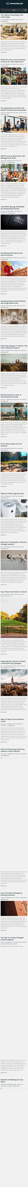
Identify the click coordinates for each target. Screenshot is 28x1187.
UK (11, 596)
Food (2, 667)
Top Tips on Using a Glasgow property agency (12, 939)
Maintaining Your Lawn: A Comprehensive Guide (11, 396)
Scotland (3, 596)
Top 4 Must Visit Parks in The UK (14, 592)
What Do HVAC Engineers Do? (12, 494)
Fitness (9, 1086)
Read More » (4, 52)
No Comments (19, 19)
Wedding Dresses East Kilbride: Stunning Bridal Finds (13, 302)
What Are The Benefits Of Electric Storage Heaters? (14, 543)
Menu (14, 10)
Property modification (6, 944)
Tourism (8, 596)
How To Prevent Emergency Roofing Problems (11, 894)
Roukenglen (14, 6)
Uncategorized (4, 21)
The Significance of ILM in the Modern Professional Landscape (13, 109)
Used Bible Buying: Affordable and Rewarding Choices (12, 208)
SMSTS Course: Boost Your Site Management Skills (13, 157)
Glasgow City (7, 667)
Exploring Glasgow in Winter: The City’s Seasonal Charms (14, 347)
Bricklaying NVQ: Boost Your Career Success (12, 254)
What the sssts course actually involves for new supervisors (13, 61)
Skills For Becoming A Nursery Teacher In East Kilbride (13, 750)
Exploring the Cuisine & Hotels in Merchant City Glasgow (13, 662)
